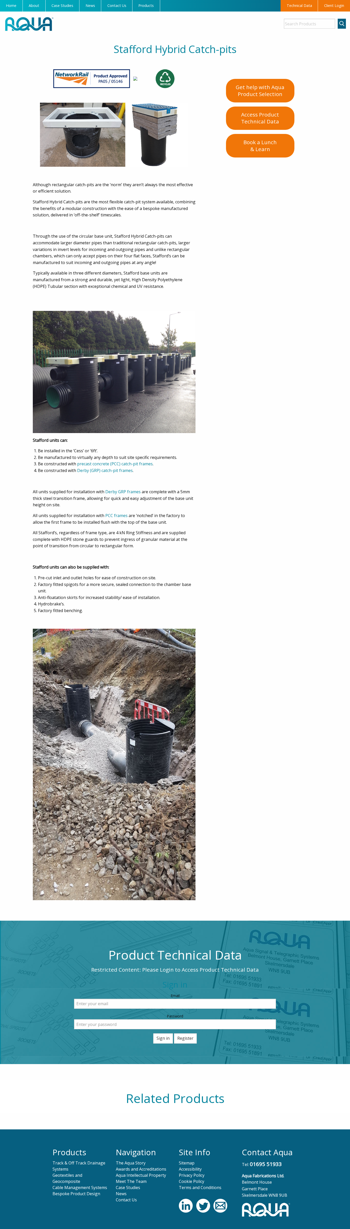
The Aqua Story (131, 1163)
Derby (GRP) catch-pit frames (105, 470)
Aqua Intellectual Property (141, 1175)
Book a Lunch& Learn (260, 146)
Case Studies (62, 5)
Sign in (163, 1038)
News (90, 5)
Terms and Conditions (200, 1187)
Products (146, 5)
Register (185, 1038)
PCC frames (116, 515)
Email (175, 995)
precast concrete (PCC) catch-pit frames (115, 464)
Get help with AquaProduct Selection (260, 90)
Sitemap (186, 1163)
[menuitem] (11, 6)
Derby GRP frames (123, 492)
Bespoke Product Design (76, 1193)
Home (11, 5)
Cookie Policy (191, 1181)
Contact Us (116, 5)
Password (175, 1016)
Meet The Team (131, 1181)
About (34, 5)
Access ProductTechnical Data (260, 118)
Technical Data (299, 5)
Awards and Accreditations (141, 1169)
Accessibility (190, 1169)
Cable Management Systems (80, 1187)
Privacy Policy (191, 1175)
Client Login (334, 5)
